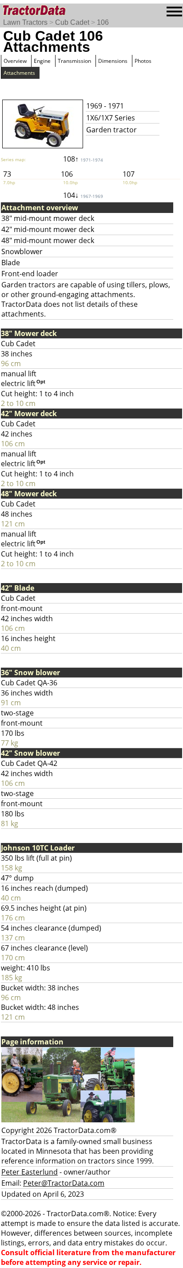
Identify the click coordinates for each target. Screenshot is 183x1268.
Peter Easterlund (29, 1172)
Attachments (19, 73)
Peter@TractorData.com (63, 1183)
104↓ (83, 195)
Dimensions (112, 61)
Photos (143, 61)
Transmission (74, 61)
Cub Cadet (72, 22)
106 (103, 22)
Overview (15, 61)
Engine (42, 61)
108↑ (83, 159)
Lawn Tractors (25, 22)
